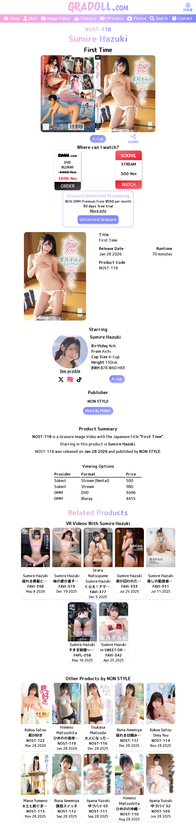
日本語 (187, 10)
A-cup (117, 378)
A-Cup (97, 138)
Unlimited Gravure (98, 220)
